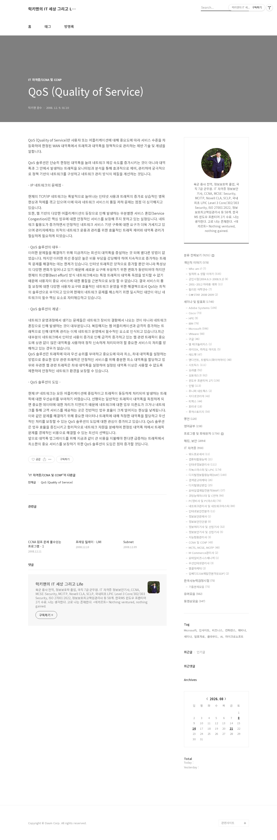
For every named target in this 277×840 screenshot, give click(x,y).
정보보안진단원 (200, 522)
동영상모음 (194, 601)
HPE (193, 318)
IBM (194, 323)
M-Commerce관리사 (203, 553)
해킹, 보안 (195, 441)
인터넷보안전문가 (202, 511)
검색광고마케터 (201, 480)
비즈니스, (217, 630)
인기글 (201, 652)
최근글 (188, 652)
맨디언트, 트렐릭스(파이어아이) (210, 360)
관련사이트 (227, 823)
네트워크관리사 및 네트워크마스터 (212, 506)
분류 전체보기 (197, 255)
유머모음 (193, 594)
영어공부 (193, 426)
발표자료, (200, 636)
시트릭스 (197, 365)
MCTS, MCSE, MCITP (204, 548)
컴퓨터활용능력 (201, 459)
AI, (222, 636)
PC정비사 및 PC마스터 (205, 501)
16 (194, 728)
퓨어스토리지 (199, 412)
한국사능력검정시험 (199, 580)
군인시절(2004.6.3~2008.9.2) (208, 279)
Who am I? (197, 269)
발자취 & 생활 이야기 (205, 274)
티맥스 (195, 401)
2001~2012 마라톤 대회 (206, 284)
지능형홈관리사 (200, 537)
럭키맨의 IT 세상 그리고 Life (52, 8)
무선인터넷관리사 (201, 563)
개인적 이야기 (196, 262)
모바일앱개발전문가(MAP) (207, 490)
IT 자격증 (193, 448)
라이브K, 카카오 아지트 (205, 349)
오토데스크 (198, 375)
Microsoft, (190, 630)
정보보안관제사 (200, 516)
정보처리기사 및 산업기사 (207, 527)
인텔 (195, 386)
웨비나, (242, 630)
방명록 (69, 26)
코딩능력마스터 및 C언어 (206, 496)
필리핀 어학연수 (200, 289)
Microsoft (198, 329)
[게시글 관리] (50, 459)
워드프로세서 (199, 454)
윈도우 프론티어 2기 (204, 380)
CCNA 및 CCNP (201, 542)
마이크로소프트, (234, 636)
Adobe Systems (203, 308)
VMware (197, 334)
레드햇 (195, 354)
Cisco (195, 313)
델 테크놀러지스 (200, 344)
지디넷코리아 (199, 396)
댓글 (31, 564)
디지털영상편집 (201, 485)
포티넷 (195, 406)
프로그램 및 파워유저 (202, 433)
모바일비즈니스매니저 (204, 558)
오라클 (195, 370)
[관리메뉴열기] (269, 7)
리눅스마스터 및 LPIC (205, 470)
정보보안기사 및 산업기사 (206, 532)
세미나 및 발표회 (199, 301)
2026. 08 (216, 699)
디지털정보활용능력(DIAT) (208, 475)
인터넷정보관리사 (203, 464)
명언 (190, 419)
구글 (194, 339)
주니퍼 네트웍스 (200, 391)
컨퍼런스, (230, 630)
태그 (48, 26)
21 (231, 728)
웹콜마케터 (197, 568)
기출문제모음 (199, 587)
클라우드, (213, 636)
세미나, (188, 636)
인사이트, (204, 630)
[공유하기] (44, 459)
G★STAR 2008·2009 (203, 295)
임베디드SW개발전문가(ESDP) (209, 573)
